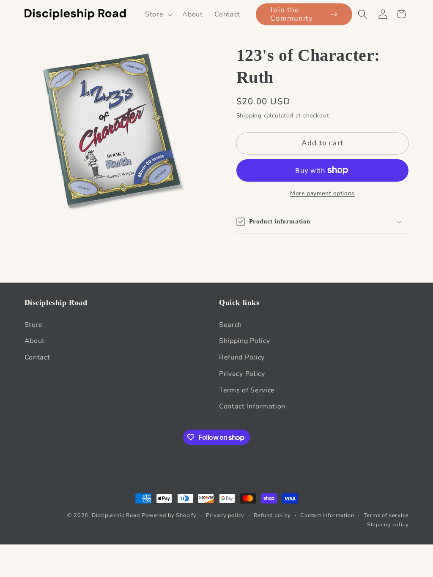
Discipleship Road (116, 515)
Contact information (327, 515)
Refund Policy (242, 357)
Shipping (249, 116)
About (35, 341)
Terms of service (386, 515)
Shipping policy (387, 524)
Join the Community (291, 14)
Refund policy (272, 515)
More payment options (322, 193)
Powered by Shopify (169, 515)
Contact (37, 357)
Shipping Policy (244, 341)
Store (34, 324)
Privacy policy (225, 515)
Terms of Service (247, 390)
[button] (157, 14)
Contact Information (252, 406)
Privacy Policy (242, 373)
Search (230, 324)
